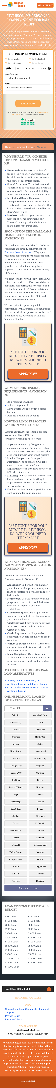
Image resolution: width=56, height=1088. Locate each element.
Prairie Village (16, 787)
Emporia (40, 765)
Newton (40, 787)
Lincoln (15, 873)
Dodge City (15, 765)
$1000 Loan (34, 933)
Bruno (40, 809)
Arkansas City (40, 845)
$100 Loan (10, 916)
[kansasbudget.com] (16, 5)
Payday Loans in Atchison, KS (23, 680)
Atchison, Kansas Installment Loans (27, 683)
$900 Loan (11, 933)
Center (15, 837)
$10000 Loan (35, 954)
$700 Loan (11, 929)
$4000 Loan (34, 941)
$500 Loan (11, 924)
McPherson (15, 830)
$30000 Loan (35, 962)
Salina (40, 744)
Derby (40, 780)
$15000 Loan (12, 958)
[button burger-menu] (4, 5)
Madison (40, 881)
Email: (7, 83)
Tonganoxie (40, 866)
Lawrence (40, 729)
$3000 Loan (11, 941)
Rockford (15, 780)
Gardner (40, 773)
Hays (16, 794)
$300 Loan (11, 920)
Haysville (40, 873)
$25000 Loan (12, 962)
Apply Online (45, 5)
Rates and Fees (13, 1019)
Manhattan (40, 737)
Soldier (15, 816)
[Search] (47, 708)
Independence (16, 859)
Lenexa (15, 744)
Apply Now (28, 103)
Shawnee (16, 737)
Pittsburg (16, 801)
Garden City (40, 758)
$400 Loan (34, 920)
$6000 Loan (34, 945)
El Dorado (40, 823)
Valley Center (15, 852)
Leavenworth (40, 751)
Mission (40, 801)
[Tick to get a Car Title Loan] (49, 68)
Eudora (15, 823)
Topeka (16, 729)
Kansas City (15, 722)
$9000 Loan (11, 954)
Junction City (16, 773)
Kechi (16, 866)
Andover (40, 837)
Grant (40, 859)
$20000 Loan (35, 958)
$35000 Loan (12, 966)
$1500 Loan (11, 937)
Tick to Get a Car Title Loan (31, 68)
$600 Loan (33, 924)
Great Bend (15, 809)
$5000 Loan (11, 945)
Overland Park (40, 715)
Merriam (16, 881)
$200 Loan (33, 916)
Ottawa (40, 830)
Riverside (40, 816)
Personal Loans (24, 146)
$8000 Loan (34, 950)
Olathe (40, 722)
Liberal (40, 794)
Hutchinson (15, 751)
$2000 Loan (34, 937)
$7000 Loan (11, 950)
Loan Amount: (11, 74)
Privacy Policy (43, 112)
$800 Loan (33, 929)
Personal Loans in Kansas (18, 252)
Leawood (15, 758)
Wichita (16, 715)
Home (8, 146)
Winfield (16, 845)
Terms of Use (15, 115)
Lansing (40, 852)
